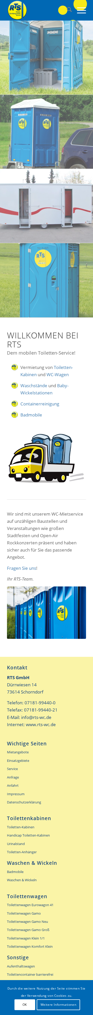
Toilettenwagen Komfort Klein (30, 946)
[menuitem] (67, 10)
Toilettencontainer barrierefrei (30, 974)
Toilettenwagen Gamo (24, 913)
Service (12, 768)
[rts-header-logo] (38, 10)
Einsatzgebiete (18, 760)
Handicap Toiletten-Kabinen (28, 835)
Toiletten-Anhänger (22, 852)
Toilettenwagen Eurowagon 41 (30, 905)
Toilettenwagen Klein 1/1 (26, 938)
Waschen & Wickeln (22, 880)
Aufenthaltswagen (21, 966)
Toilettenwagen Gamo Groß (28, 929)
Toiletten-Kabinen (20, 827)
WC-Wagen (58, 374)
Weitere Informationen (58, 1004)
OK (24, 1004)
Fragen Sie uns (21, 568)
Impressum (16, 794)
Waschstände (33, 385)
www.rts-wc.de (41, 724)
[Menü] (79, 10)
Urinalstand (16, 843)
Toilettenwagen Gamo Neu (27, 921)
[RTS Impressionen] (46, 612)
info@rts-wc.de (36, 717)
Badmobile (31, 415)
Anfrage (13, 777)
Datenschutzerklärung (24, 802)
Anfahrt (13, 785)
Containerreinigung (39, 404)
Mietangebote (18, 752)
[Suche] (67, 10)
